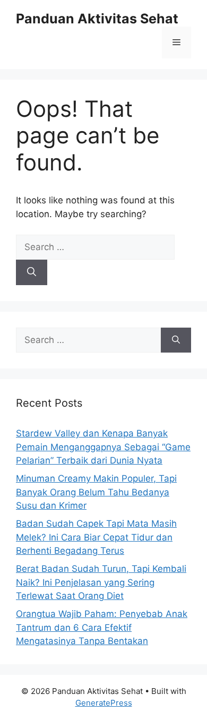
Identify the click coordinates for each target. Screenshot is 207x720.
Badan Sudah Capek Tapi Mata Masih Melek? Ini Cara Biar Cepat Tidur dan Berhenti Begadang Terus (96, 537)
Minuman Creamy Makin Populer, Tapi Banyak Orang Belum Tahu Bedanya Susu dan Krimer (96, 492)
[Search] (31, 272)
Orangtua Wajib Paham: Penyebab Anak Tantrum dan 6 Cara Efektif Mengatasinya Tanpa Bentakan (101, 627)
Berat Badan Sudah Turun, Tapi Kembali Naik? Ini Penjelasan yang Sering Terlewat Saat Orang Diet (101, 582)
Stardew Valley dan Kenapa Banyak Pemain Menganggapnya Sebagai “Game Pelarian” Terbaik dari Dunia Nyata (103, 447)
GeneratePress (103, 703)
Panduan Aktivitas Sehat (97, 19)
